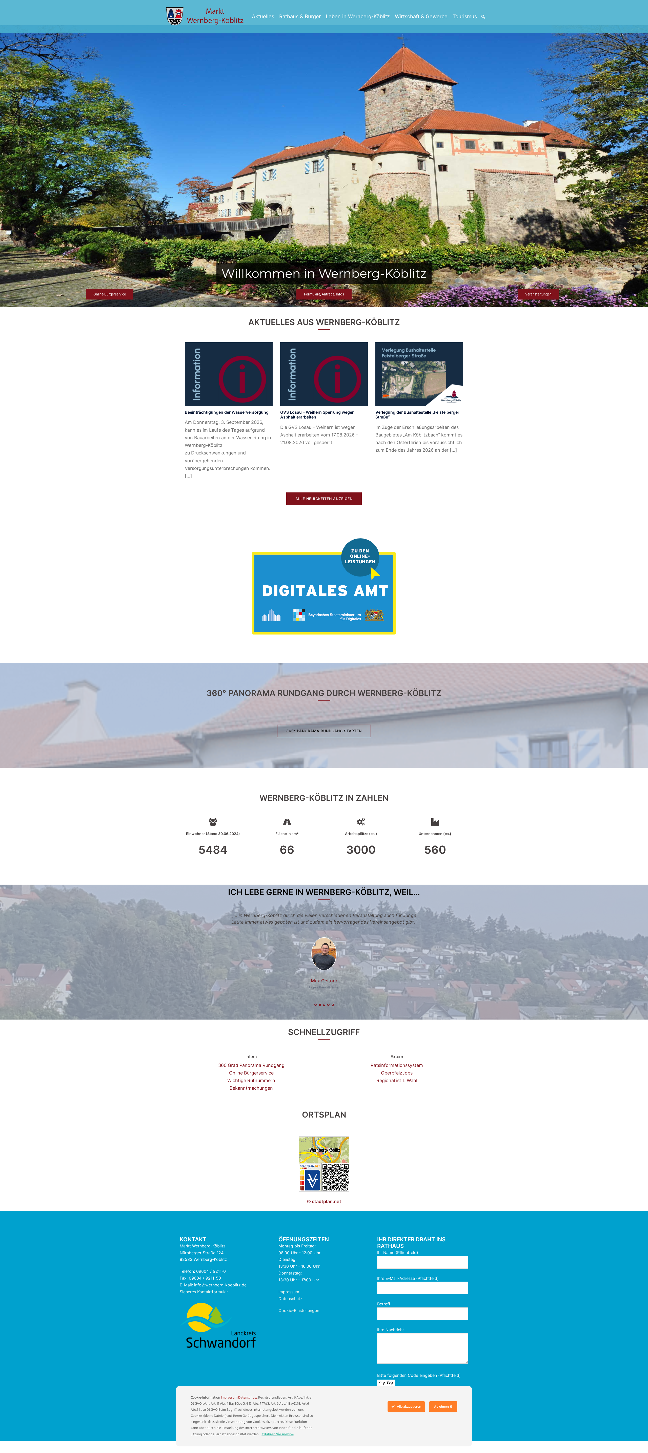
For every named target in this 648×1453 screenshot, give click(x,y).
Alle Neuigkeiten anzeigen (324, 498)
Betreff (383, 1312)
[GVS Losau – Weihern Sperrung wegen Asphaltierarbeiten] (324, 373)
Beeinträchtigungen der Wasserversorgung (227, 412)
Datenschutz (290, 1307)
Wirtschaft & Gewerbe (421, 16)
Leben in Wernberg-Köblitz (358, 16)
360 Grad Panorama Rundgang (251, 1074)
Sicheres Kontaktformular (204, 1300)
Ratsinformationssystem (397, 1074)
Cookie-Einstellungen (298, 1319)
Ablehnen (442, 1406)
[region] (324, 166)
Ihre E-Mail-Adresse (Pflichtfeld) (408, 1286)
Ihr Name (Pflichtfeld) (397, 1261)
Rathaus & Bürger (300, 16)
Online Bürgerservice (251, 1081)
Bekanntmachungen (251, 1096)
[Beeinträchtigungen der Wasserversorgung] (229, 373)
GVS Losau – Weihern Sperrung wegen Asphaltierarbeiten (317, 415)
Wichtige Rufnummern (251, 1089)
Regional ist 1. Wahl (396, 1089)
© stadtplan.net (324, 1210)
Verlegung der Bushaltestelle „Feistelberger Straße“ (417, 415)
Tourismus (465, 16)
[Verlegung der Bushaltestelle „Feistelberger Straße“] (419, 373)
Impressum (288, 1300)
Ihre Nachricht (390, 1338)
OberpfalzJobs (397, 1081)
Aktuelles (263, 16)
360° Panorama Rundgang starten (324, 731)
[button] (483, 17)
